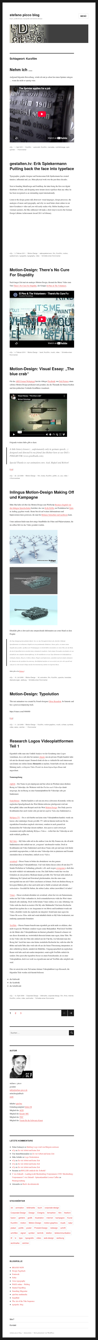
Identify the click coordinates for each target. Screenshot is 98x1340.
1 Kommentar (21, 149)
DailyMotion (14, 800)
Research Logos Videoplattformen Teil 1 (41, 743)
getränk (22, 1217)
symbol (31, 1233)
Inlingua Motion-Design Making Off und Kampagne (42, 494)
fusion (13, 1217)
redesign (54, 1227)
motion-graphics (49, 724)
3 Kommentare (15, 478)
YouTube (13, 925)
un (58, 475)
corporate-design (54, 995)
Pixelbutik (51, 381)
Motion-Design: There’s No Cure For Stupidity (39, 272)
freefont (67, 1212)
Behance (21, 671)
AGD (21, 1110)
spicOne (19, 1103)
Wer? (12, 1319)
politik (55, 475)
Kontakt (13, 1325)
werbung (24, 680)
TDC (21, 1117)
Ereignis (40, 1212)
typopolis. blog (17, 1304)
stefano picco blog (24, 14)
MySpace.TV (15, 817)
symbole (70, 724)
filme (65, 995)
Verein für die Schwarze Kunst (31, 1120)
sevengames (60, 868)
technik (40, 1233)
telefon (49, 1233)
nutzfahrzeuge (60, 147)
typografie (22, 256)
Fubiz (14, 1277)
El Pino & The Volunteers (56, 285)
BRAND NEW (18, 1267)
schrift (62, 1227)
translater (68, 677)
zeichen (22, 727)
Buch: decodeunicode (31, 1184)
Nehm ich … (21, 69)
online (18, 998)
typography (31, 256)
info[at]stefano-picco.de (18, 1090)
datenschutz (28, 1333)
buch (40, 1207)
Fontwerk (15, 1274)
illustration (39, 1217)
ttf (11, 1238)
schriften (14, 1233)
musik (53, 352)
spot (67, 147)
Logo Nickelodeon (32, 1157)
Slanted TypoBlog (19, 1287)
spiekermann (14, 256)
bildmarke (43, 995)
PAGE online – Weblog (21, 1284)
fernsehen (51, 1212)
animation (43, 677)
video (37, 256)
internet (70, 995)
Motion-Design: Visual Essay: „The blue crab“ (42, 371)
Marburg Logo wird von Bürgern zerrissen (43, 1147)
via (11, 469)
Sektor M (28, 1107)
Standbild (15, 1297)
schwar (63, 724)
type (21, 1238)
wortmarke (29, 998)
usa (61, 475)
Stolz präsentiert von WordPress (44, 1333)
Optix (71, 508)
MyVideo (13, 841)
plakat (13, 1227)
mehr (12, 1096)
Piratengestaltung (18, 1180)
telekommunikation (63, 1233)
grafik (30, 1217)
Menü (83, 16)
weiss (16, 727)
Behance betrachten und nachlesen (55, 514)
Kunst (69, 1217)
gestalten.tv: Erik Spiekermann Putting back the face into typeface (42, 166)
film (54, 253)
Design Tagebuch (18, 1271)
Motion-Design (33, 253)
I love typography (18, 1281)
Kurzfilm (28, 147)
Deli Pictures (64, 381)
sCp (11, 147)
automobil (36, 147)
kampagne (60, 1217)
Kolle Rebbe (49, 508)
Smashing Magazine (19, 1291)
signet (23, 1233)
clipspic (42, 757)
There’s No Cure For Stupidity (25, 285)
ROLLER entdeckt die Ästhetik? (33, 1170)
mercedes (51, 147)
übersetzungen (15, 680)
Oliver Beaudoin (55, 701)
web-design (49, 1238)
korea (43, 475)
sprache (61, 677)
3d (38, 677)
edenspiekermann (46, 253)
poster (29, 1227)
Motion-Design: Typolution (34, 694)
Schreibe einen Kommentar (51, 256)
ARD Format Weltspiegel (25, 381)
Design (32, 1212)
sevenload (13, 861)
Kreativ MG (24, 1113)
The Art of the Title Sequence (23, 1301)
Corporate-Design (32, 995)
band (41, 352)
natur (70, 1222)
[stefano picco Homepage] (42, 1066)
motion (65, 253)
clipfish (12, 784)
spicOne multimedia (19, 1294)
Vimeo (12, 895)
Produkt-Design (41, 1227)
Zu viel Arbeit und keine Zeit (29, 1150)
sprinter (12, 149)
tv (15, 1238)
